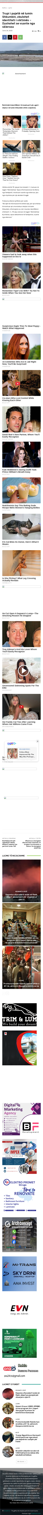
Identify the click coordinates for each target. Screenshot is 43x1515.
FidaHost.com (36, 1513)
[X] (10, 37)
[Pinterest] (15, 37)
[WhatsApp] (20, 37)
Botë (17, 1432)
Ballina (4, 8)
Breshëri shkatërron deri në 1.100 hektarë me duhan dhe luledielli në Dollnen (27, 1453)
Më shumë (20, 1462)
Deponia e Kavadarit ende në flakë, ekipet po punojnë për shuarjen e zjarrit (21, 897)
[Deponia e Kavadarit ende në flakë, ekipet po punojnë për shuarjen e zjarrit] (21, 881)
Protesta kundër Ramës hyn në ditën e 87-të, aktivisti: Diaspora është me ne (21, 984)
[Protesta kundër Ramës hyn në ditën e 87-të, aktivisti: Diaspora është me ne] (21, 967)
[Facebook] (4, 37)
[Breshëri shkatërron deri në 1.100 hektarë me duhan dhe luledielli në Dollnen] (8, 1452)
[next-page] (7, 993)
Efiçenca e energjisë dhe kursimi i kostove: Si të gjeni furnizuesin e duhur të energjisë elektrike (31, 844)
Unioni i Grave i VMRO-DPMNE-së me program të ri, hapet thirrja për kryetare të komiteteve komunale (21, 940)
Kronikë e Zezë (21, 891)
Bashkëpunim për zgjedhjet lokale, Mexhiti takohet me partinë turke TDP (9, 843)
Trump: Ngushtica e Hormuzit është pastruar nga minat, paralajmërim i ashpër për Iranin (28, 1438)
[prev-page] (3, 993)
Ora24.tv (7, 1511)
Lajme (10, 8)
